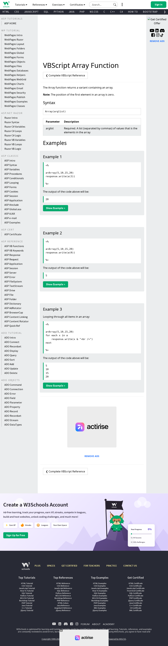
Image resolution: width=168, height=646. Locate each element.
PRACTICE (111, 565)
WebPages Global (14, 52)
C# (121, 11)
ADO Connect (11, 342)
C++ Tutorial (27, 608)
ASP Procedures (13, 173)
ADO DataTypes (13, 424)
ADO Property (12, 406)
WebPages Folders (14, 48)
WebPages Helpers (14, 75)
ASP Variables (12, 169)
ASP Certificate (12, 234)
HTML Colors (63, 603)
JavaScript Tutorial (27, 588)
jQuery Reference (63, 610)
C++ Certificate (135, 605)
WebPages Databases (16, 70)
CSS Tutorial (27, 586)
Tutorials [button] (20, 4)
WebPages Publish (14, 97)
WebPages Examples (16, 101)
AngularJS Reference (63, 608)
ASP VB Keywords (14, 250)
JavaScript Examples (99, 588)
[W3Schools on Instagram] (158, 35)
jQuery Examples (100, 610)
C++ (112, 11)
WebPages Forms (14, 57)
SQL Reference (63, 590)
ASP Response (12, 255)
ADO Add (9, 364)
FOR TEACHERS (92, 565)
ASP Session (11, 196)
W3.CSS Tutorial (27, 598)
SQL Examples (100, 593)
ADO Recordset (12, 346)
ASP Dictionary (12, 303)
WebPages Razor (13, 39)
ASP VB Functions (14, 246)
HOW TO (133, 11)
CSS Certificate (135, 586)
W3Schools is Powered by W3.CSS (110, 639)
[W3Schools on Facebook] (153, 35)
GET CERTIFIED (69, 565)
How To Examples (99, 590)
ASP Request (11, 259)
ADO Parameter (13, 402)
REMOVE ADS (91, 456)
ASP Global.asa (12, 209)
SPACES (51, 565)
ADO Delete (10, 373)
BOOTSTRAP (150, 11)
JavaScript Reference (63, 588)
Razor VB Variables (14, 139)
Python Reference (63, 593)
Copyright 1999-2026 (51, 639)
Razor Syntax (11, 122)
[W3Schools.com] (26, 567)
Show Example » (55, 208)
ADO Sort (9, 359)
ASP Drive (9, 290)
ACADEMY (108, 624)
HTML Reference (63, 583)
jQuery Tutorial (27, 610)
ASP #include (11, 204)
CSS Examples (100, 586)
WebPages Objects (14, 61)
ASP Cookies (11, 191)
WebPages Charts (14, 83)
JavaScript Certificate (135, 588)
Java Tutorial (26, 605)
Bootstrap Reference (63, 598)
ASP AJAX (9, 213)
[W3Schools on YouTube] (152, 31)
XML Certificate (135, 610)
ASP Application (13, 200)
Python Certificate (135, 595)
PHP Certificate (135, 598)
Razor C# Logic (12, 135)
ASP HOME (10, 23)
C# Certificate (135, 608)
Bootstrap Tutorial (26, 600)
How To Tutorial (26, 590)
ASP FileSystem (13, 281)
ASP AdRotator (12, 308)
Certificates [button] (77, 4)
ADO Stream (11, 420)
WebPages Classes (14, 106)
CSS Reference (63, 586)
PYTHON (59, 11)
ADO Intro (10, 337)
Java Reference (63, 605)
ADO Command (12, 384)
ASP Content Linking (16, 316)
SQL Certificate (135, 593)
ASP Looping (11, 182)
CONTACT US (130, 565)
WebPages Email (13, 88)
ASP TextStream (13, 286)
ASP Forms (10, 187)
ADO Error (10, 393)
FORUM (85, 624)
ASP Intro (9, 160)
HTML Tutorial (27, 583)
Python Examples (99, 595)
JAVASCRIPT (31, 11)
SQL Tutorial (27, 593)
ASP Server (10, 272)
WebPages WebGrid (15, 79)
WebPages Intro (13, 35)
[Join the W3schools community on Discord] (162, 31)
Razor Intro (11, 117)
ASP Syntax (10, 165)
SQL (46, 11)
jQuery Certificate (135, 600)
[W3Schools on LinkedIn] (157, 31)
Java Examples (100, 605)
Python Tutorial (26, 595)
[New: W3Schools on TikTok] (161, 35)
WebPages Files (13, 66)
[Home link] (6, 4)
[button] (115, 4)
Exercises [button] (57, 4)
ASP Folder (10, 299)
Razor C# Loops (13, 131)
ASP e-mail (10, 218)
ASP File (8, 294)
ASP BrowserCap (13, 312)
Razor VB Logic (12, 148)
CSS (16, 11)
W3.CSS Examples (99, 598)
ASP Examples (12, 222)
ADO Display (11, 350)
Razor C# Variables (14, 126)
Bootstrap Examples (99, 600)
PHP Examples (100, 603)
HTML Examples (99, 583)
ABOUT (96, 624)
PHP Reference (63, 600)
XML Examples (100, 608)
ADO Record (11, 411)
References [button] (39, 4)
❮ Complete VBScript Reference (65, 75)
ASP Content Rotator (16, 321)
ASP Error (9, 277)
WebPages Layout (14, 44)
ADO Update (11, 368)
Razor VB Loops (13, 144)
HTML (5, 11)
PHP (82, 11)
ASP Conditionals (14, 178)
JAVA (71, 11)
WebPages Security (15, 92)
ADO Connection (13, 389)
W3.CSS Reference (63, 595)
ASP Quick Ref (12, 325)
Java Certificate (135, 603)
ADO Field (9, 398)
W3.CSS (94, 11)
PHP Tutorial (27, 603)
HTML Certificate (136, 583)
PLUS (37, 565)
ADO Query (10, 355)
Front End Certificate (135, 590)
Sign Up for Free (15, 535)
